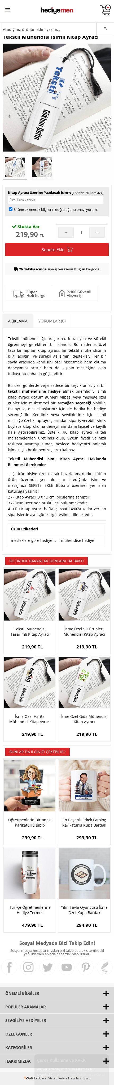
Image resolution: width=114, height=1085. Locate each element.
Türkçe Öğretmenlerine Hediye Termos (30, 910)
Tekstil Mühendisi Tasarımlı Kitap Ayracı (30, 631)
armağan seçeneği (74, 402)
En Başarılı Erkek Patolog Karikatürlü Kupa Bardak (84, 822)
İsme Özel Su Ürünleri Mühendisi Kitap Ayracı (84, 631)
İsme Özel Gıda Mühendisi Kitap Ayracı (84, 719)
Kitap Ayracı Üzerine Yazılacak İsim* (39, 192)
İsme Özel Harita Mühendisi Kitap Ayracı (30, 719)
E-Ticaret (40, 1078)
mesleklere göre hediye (31, 540)
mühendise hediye (77, 540)
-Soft (29, 1078)
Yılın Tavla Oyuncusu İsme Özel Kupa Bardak (84, 910)
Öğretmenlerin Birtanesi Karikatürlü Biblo (29, 822)
